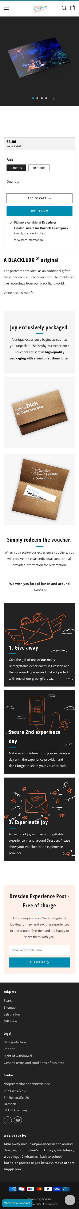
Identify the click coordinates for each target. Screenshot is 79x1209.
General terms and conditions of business (34, 1063)
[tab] (33, 98)
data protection (15, 1042)
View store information (28, 240)
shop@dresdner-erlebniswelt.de (27, 1084)
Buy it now (39, 210)
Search (8, 1000)
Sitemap (10, 1007)
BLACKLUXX (16, 129)
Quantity (13, 181)
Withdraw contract (17, 1203)
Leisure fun (12, 1014)
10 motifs (39, 168)
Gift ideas (10, 1021)
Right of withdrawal (18, 1056)
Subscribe (38, 962)
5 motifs (16, 168)
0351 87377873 (15, 1091)
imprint (9, 1049)
